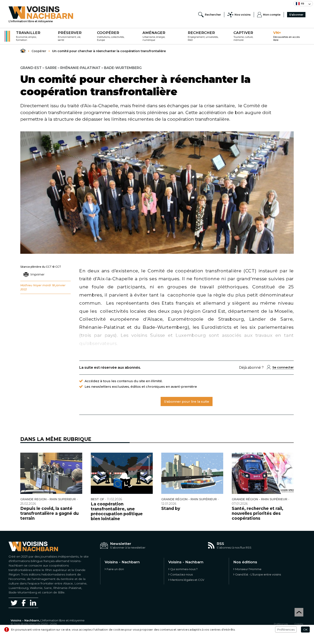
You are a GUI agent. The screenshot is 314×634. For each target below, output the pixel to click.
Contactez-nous (181, 574)
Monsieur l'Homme (248, 569)
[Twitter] (14, 602)
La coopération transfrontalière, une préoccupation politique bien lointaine (117, 511)
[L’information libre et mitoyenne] (41, 12)
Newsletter (120, 544)
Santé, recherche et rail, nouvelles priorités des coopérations (257, 513)
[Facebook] (24, 603)
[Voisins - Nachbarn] (23, 51)
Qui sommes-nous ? (184, 569)
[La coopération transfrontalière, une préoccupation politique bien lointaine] (122, 473)
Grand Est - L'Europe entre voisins (258, 574)
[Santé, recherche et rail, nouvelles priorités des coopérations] (263, 473)
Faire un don (115, 569)
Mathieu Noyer (30, 285)
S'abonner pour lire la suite (186, 401)
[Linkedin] (33, 603)
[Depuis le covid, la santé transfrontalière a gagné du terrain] (51, 473)
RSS (220, 544)
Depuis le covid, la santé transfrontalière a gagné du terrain (49, 513)
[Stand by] (192, 473)
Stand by (170, 508)
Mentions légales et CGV (187, 579)
